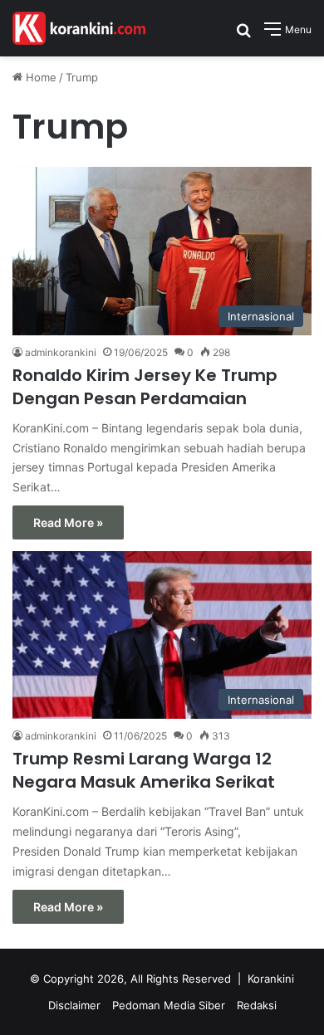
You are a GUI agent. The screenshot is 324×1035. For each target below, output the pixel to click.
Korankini (271, 978)
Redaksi (257, 1005)
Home (39, 77)
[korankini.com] (78, 28)
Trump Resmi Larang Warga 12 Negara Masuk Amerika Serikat (143, 770)
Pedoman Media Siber (168, 1005)
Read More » (68, 522)
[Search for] (243, 35)
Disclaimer (74, 1005)
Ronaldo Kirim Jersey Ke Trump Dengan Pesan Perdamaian (144, 387)
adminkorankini (60, 352)
